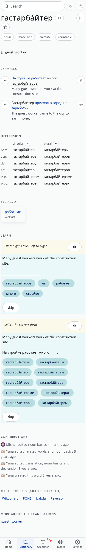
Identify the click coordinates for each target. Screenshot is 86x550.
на (65, 102)
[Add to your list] (5, 27)
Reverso (56, 498)
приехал (42, 102)
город (57, 102)
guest (5, 521)
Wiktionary (10, 498)
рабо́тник (13, 211)
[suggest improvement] (80, 18)
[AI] (80, 6)
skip (11, 307)
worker (17, 521)
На (13, 78)
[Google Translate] (70, 6)
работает (38, 78)
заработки (20, 108)
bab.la (41, 498)
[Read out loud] (59, 18)
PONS (27, 498)
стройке (23, 78)
